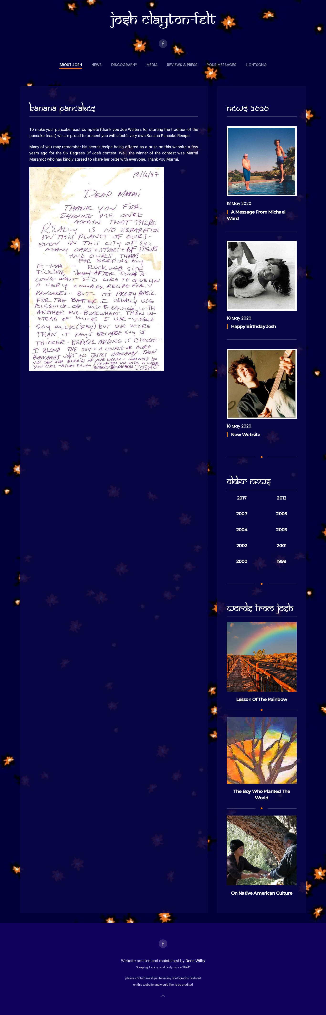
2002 (242, 545)
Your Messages (221, 64)
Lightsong (256, 64)
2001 (281, 545)
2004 (241, 529)
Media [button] (152, 64)
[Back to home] (163, 20)
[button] (163, 995)
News (96, 64)
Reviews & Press (182, 64)
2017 (242, 498)
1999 (281, 561)
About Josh (70, 64)
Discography (124, 64)
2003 (281, 529)
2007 (241, 513)
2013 (281, 498)
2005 (281, 513)
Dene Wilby (195, 960)
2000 (241, 561)
